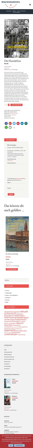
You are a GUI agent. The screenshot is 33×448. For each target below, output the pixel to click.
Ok (11, 445)
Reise (7, 302)
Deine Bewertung (11, 159)
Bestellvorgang (7, 354)
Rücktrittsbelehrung (9, 359)
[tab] (10, 139)
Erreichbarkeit (7, 366)
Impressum (7, 364)
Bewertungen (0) (10, 139)
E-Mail (9, 188)
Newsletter (7, 368)
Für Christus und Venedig (12, 254)
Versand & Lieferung (9, 356)
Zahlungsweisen (8, 352)
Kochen (7, 300)
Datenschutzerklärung (20, 178)
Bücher (14, 11)
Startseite (8, 11)
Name (9, 182)
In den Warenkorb (16, 104)
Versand (7, 68)
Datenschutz (7, 361)
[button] (6, 123)
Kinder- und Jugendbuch (12, 295)
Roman (7, 290)
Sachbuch (8, 297)
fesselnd (14, 115)
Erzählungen (9, 293)
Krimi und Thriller (21, 11)
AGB (5, 349)
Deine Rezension (11, 163)
